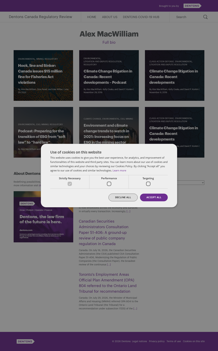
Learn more (119, 170)
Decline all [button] (123, 197)
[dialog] (109, 175)
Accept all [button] (153, 197)
